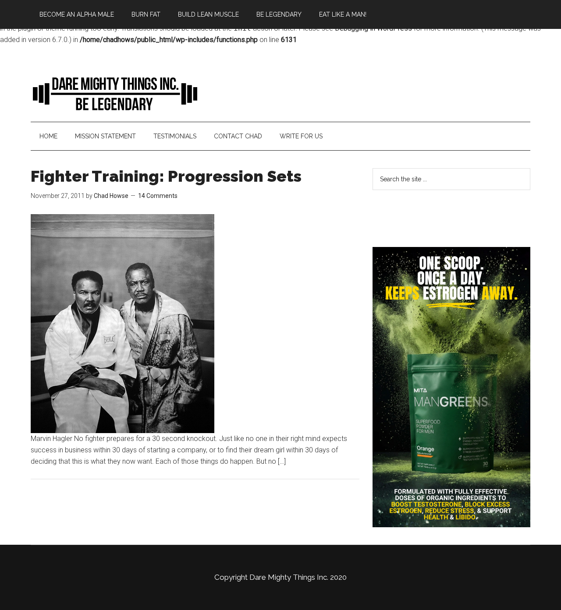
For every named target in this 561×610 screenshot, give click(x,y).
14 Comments (158, 195)
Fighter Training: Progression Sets (166, 176)
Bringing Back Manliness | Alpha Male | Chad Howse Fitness (114, 93)
